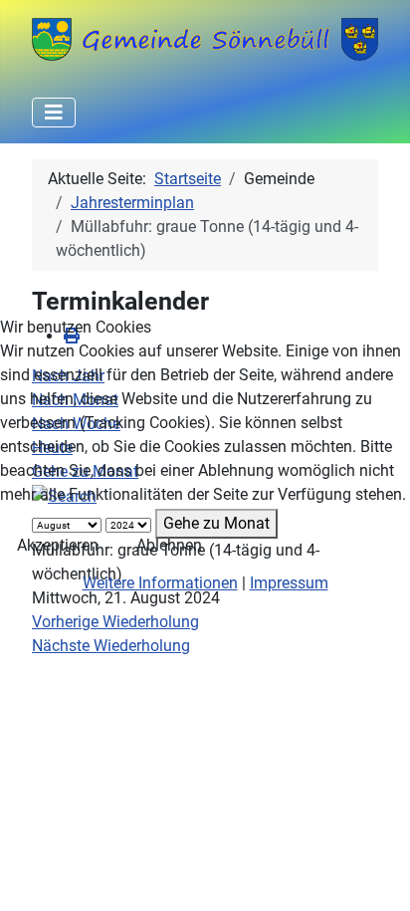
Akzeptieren (58, 545)
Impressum (289, 582)
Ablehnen (169, 545)
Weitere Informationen (160, 582)
